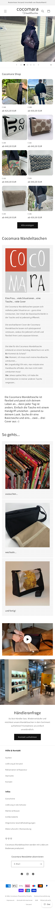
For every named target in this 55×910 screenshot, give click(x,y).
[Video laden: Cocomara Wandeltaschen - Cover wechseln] (27, 639)
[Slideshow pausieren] (52, 65)
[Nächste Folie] (38, 65)
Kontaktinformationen (25, 900)
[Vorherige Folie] (16, 65)
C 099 (30, 107)
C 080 (4, 107)
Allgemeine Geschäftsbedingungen (20, 823)
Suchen (8, 757)
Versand (29, 904)
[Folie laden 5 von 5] (34, 64)
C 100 (4, 143)
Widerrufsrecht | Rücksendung (18, 829)
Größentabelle (11, 817)
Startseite (9, 776)
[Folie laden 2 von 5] (24, 64)
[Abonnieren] (41, 864)
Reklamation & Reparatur (16, 770)
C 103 (4, 178)
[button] (5, 11)
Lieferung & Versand (14, 764)
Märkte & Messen (12, 811)
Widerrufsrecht (45, 900)
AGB (36, 900)
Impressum (10, 900)
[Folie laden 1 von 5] (21, 64)
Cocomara (14, 896)
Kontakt (8, 782)
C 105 (4, 214)
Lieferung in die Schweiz (15, 805)
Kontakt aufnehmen (27, 737)
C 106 (30, 214)
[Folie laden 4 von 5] (30, 64)
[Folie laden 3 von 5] (27, 64)
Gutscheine (10, 798)
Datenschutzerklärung (42, 896)
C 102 (30, 143)
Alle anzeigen (27, 225)
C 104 (30, 178)
